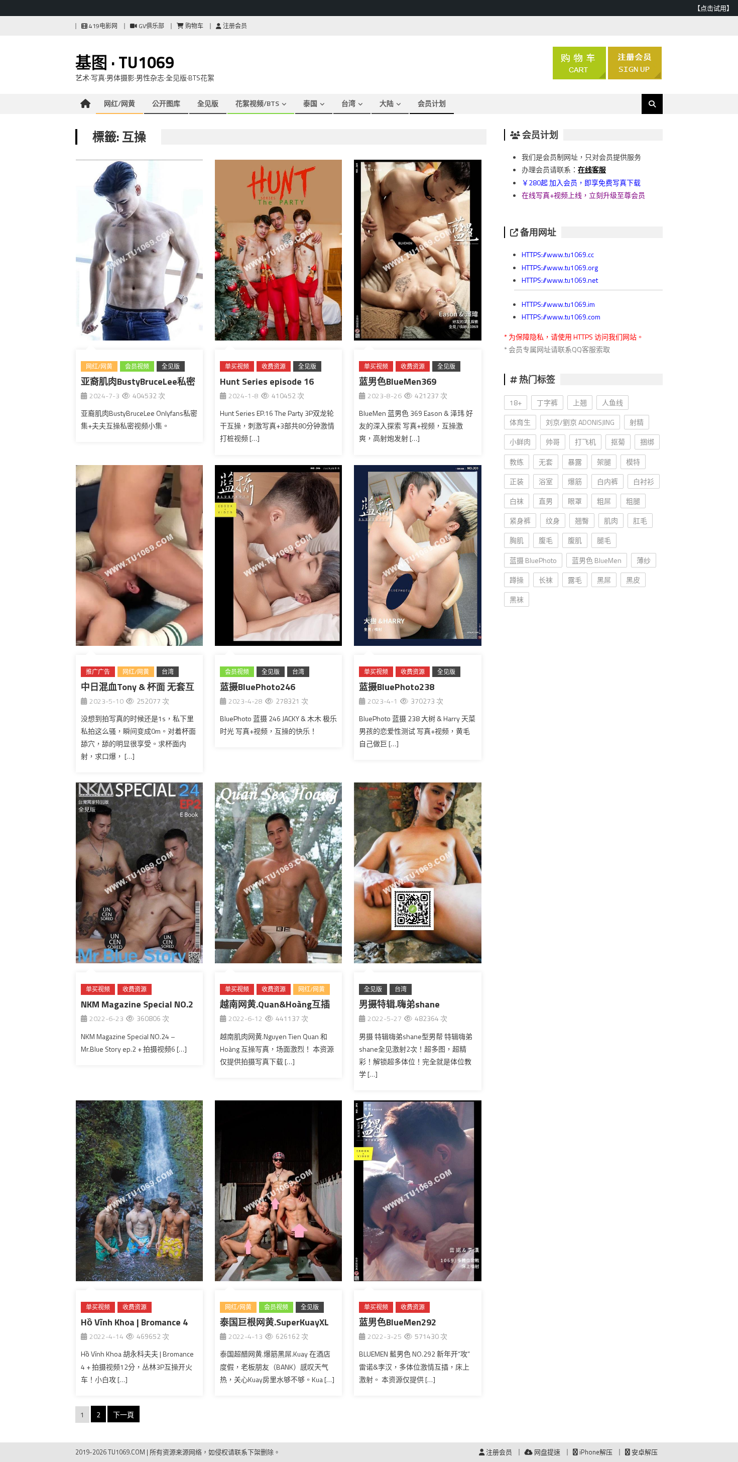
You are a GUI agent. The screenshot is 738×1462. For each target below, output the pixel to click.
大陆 (387, 103)
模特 (633, 462)
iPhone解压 (595, 1452)
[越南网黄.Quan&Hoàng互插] (278, 874)
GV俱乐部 (150, 26)
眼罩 (575, 501)
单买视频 (237, 366)
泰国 (310, 103)
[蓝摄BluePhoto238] (417, 557)
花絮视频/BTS (257, 103)
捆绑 (647, 441)
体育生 (520, 422)
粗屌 (604, 501)
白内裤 (607, 481)
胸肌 (517, 540)
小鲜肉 (520, 441)
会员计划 (432, 103)
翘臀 (582, 520)
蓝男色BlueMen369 (397, 381)
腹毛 (546, 540)
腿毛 (604, 540)
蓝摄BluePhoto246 (257, 687)
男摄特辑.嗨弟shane (399, 1004)
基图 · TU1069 (124, 62)
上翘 (580, 402)
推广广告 (98, 672)
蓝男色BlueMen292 (397, 1322)
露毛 (575, 580)
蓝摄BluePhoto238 (396, 687)
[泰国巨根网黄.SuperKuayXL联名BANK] (278, 1192)
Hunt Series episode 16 (267, 381)
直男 (546, 501)
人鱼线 (612, 402)
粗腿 (633, 501)
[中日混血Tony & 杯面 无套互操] (139, 557)
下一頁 (123, 1414)
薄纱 (644, 560)
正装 (517, 481)
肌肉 (611, 520)
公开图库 (166, 103)
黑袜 (517, 599)
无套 (546, 462)
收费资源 (274, 366)
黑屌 (604, 580)
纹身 (553, 520)
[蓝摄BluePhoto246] (278, 557)
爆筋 (575, 481)
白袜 (517, 501)
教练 (517, 462)
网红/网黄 (119, 103)
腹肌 (575, 540)
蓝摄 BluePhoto (533, 560)
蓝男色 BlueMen (597, 560)
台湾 (348, 103)
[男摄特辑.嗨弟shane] (417, 874)
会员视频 (137, 366)
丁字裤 (547, 402)
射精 (637, 422)
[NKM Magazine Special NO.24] (139, 874)
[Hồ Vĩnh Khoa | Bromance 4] (139, 1192)
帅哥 (553, 441)
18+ (516, 402)
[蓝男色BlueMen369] (417, 252)
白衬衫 (643, 481)
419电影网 (102, 26)
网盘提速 (546, 1452)
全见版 (207, 103)
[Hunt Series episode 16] (278, 252)
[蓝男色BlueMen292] (417, 1192)
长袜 (546, 580)
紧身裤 (520, 520)
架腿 (604, 462)
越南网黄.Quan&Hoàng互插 (275, 1004)
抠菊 (618, 441)
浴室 (546, 481)
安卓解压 (644, 1452)
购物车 (193, 26)
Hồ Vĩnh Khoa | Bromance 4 (134, 1322)
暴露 (575, 462)
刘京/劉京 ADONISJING (580, 422)
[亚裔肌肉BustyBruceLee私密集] (139, 252)
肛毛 (640, 520)
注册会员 (234, 26)
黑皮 (633, 580)
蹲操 (517, 580)
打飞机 (585, 441)
